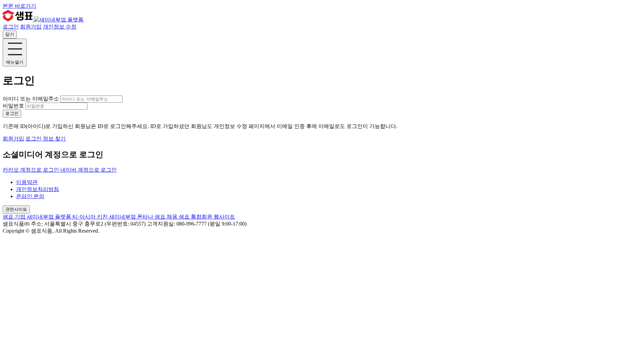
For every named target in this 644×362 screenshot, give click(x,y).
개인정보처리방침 (37, 189)
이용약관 (27, 182)
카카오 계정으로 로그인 (31, 170)
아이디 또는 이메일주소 (31, 99)
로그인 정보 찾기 (45, 138)
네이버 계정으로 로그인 (88, 170)
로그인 (11, 26)
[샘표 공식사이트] (18, 19)
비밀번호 (13, 106)
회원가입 (31, 26)
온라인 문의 (30, 196)
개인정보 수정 (59, 26)
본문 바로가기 (19, 6)
